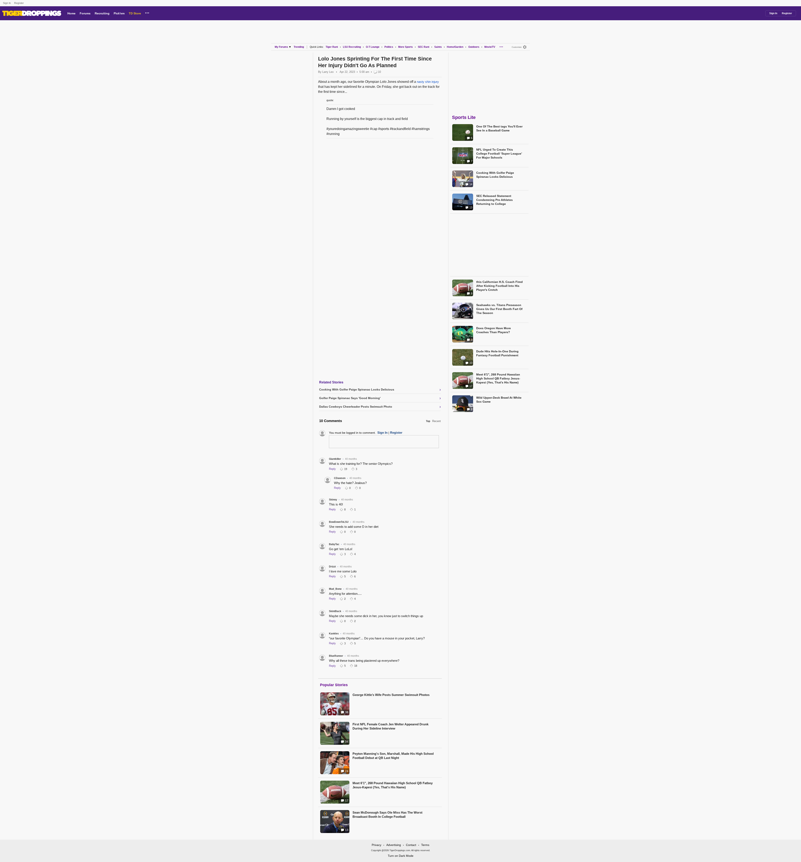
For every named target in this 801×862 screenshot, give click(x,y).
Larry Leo (328, 71)
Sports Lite (464, 117)
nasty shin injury (428, 81)
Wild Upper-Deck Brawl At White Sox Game (498, 399)
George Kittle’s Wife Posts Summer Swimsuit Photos (391, 695)
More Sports (405, 46)
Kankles (334, 633)
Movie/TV (489, 46)
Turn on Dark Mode (400, 855)
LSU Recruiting (352, 46)
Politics (388, 46)
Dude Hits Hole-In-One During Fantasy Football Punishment (497, 353)
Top (428, 421)
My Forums (281, 46)
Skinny (333, 499)
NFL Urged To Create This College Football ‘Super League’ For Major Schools (499, 153)
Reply (332, 468)
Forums (85, 13)
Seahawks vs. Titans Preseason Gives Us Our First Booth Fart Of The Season (499, 309)
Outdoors (473, 46)
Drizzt (332, 566)
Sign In (7, 3)
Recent (436, 421)
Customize (517, 47)
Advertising (393, 845)
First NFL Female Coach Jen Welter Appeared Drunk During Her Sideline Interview (390, 726)
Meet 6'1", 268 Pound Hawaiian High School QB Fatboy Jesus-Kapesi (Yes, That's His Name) (393, 785)
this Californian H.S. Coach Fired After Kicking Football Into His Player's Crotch (499, 285)
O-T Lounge (372, 46)
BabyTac (334, 544)
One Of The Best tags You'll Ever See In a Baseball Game (499, 128)
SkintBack (335, 611)
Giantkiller (335, 458)
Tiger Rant (332, 46)
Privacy (376, 845)
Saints (438, 46)
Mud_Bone (335, 588)
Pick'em (119, 13)
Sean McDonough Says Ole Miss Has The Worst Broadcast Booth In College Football (387, 814)
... (147, 12)
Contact (411, 845)
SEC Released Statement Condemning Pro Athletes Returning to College (494, 199)
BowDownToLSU (339, 521)
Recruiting (102, 13)
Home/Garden (455, 46)
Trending (299, 46)
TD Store (135, 13)
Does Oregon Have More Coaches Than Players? (493, 330)
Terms (425, 845)
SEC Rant (423, 46)
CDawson (339, 478)
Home (71, 13)
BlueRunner (336, 655)
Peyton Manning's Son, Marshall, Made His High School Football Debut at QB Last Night (393, 756)
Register (19, 3)
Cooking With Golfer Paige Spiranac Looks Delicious (495, 174)
